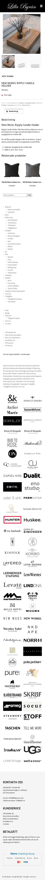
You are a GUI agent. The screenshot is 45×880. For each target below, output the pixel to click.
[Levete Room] (12, 589)
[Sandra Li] (32, 676)
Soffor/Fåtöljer (13, 286)
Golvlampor (12, 223)
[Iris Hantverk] (12, 534)
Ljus (9, 241)
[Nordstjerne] (12, 644)
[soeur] (32, 709)
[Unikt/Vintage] (12, 764)
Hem (7, 310)
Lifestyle (8, 275)
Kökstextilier (12, 265)
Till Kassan (9, 343)
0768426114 (20, 800)
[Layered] (12, 567)
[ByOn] (12, 457)
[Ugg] (32, 753)
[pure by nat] (12, 676)
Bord (9, 280)
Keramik (8, 373)
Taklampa (24, 384)
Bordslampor (13, 220)
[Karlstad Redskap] (12, 545)
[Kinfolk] (12, 556)
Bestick (10, 257)
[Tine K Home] (32, 742)
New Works (26, 105)
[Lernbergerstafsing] (12, 578)
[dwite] (12, 490)
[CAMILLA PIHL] (32, 457)
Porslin (10, 270)
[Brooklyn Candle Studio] (32, 424)
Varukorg (8, 345)
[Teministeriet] (12, 742)
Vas (23, 387)
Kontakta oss (10, 340)
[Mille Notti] (12, 611)
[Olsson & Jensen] (12, 654)
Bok (4, 368)
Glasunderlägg (20, 371)
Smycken (19, 381)
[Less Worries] (32, 578)
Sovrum (8, 294)
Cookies (8, 323)
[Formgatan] (32, 501)
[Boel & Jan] (12, 424)
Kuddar (10, 238)
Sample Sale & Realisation (15, 291)
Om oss (8, 321)
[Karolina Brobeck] (32, 545)
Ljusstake (11, 105)
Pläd (27, 379)
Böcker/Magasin (14, 236)
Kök (6, 254)
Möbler (7, 278)
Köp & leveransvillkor (13, 335)
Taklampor (12, 225)
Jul (6, 252)
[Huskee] (32, 523)
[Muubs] (32, 611)
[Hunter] (12, 523)
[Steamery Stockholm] (12, 720)
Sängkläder (15, 384)
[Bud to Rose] (12, 446)
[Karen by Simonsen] (32, 534)
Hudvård (11, 212)
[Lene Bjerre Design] (32, 567)
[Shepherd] (12, 687)
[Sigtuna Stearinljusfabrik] (32, 687)
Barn (7, 215)
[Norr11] (32, 644)
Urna (20, 387)
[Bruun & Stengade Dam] (12, 435)
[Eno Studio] (32, 490)
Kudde (19, 373)
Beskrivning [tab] (13, 111)
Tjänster (8, 315)
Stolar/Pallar (12, 288)
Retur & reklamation (12, 337)
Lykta (33, 376)
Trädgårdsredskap (15, 299)
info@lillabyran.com (16, 798)
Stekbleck (6, 384)
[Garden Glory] (12, 512)
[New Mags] (12, 622)
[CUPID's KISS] (12, 479)
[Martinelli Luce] (12, 600)
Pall (23, 379)
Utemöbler (12, 301)
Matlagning (12, 267)
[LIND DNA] (32, 589)
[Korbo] (32, 556)
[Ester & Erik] (12, 501)
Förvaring (11, 283)
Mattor (10, 246)
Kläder (14, 373)
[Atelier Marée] (12, 413)
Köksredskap (13, 262)
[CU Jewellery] (32, 468)
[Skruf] (32, 698)
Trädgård (8, 296)
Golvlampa (30, 371)
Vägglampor (12, 228)
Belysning (8, 217)
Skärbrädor (12, 273)
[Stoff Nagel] (32, 720)
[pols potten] (32, 665)
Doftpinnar (36, 368)
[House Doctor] (32, 512)
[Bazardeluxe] (32, 413)
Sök (29, 195)
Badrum (8, 207)
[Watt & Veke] (32, 764)
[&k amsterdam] (12, 402)
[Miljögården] (32, 600)
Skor (14, 381)
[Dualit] (32, 479)
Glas (9, 259)
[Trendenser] (12, 753)
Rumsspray (7, 381)
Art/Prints (11, 233)
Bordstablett (20, 368)
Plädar (10, 249)
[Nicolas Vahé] (12, 633)
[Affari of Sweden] (32, 402)
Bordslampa (11, 368)
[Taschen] (12, 731)
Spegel (32, 381)
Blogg (7, 313)
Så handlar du (10, 332)
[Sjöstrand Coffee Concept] (12, 698)
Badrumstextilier (14, 209)
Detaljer (21, 103)
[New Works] (32, 622)
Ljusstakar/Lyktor (30, 103)
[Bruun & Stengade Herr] (32, 435)
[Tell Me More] (32, 731)
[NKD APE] (32, 633)
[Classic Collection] (12, 468)
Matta (14, 379)
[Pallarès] (12, 665)
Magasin (38, 376)
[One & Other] (32, 654)
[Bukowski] (32, 446)
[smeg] (12, 709)
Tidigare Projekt (14, 318)
